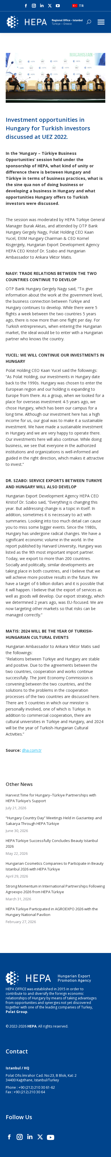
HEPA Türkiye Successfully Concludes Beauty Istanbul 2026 (52, 843)
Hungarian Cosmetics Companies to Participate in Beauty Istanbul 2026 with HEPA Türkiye (55, 866)
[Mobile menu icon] (101, 22)
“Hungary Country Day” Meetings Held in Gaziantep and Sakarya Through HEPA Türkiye (54, 820)
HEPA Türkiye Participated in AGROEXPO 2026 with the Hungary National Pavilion (52, 911)
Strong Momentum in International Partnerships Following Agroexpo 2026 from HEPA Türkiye (55, 889)
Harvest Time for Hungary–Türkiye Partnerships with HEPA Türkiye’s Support (51, 797)
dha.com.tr (32, 750)
